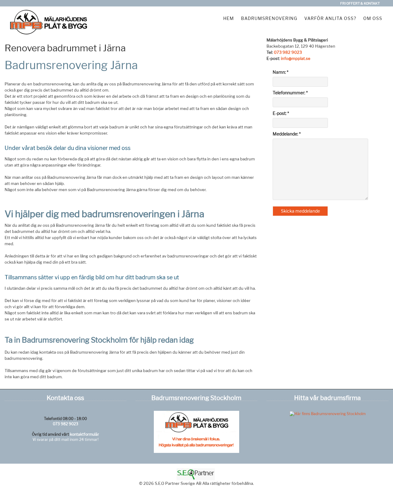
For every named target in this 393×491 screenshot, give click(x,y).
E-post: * (281, 113)
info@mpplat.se (295, 58)
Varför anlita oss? (330, 18)
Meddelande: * (287, 133)
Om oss (372, 18)
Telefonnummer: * (290, 92)
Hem (228, 18)
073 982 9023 (288, 52)
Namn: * (280, 72)
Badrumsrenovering (269, 18)
